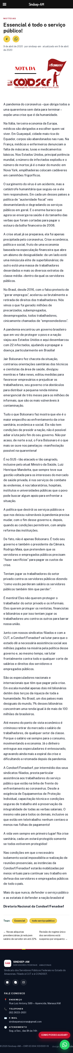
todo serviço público (43, 920)
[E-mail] (23, 982)
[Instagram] (7, 982)
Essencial (19, 920)
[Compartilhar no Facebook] (6, 39)
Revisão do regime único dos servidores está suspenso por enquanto (52, 935)
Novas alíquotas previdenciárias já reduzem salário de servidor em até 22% (19, 935)
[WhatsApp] (15, 982)
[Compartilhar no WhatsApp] (16, 39)
